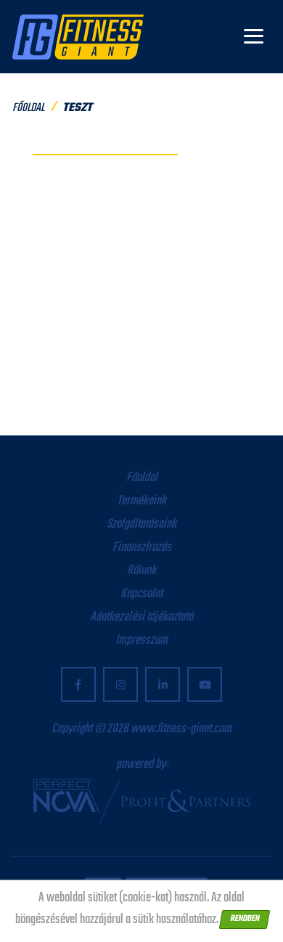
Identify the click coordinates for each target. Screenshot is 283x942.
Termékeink (141, 501)
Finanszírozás (141, 547)
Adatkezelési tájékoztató (141, 617)
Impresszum (141, 640)
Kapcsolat (141, 594)
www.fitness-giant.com (181, 729)
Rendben (244, 918)
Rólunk (141, 570)
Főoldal (28, 108)
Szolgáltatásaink (141, 524)
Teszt (77, 108)
